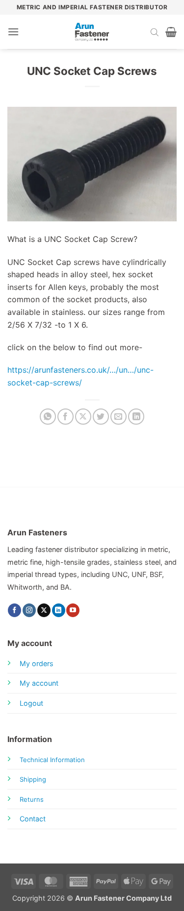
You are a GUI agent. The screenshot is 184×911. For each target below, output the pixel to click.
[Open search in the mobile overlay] (154, 32)
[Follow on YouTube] (72, 610)
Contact (33, 819)
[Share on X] (83, 416)
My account (39, 683)
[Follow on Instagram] (29, 610)
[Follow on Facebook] (14, 610)
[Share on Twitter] (101, 416)
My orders (36, 663)
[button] (13, 32)
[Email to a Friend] (118, 416)
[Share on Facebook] (65, 416)
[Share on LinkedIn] (136, 416)
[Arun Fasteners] (92, 32)
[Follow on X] (44, 610)
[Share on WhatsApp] (48, 416)
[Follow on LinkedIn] (58, 610)
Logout (31, 703)
